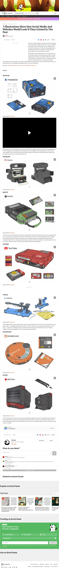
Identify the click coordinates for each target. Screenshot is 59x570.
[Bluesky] (10, 567)
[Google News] (16, 567)
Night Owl (6, 456)
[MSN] (14, 567)
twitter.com (33, 65)
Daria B (6, 460)
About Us (47, 564)
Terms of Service (54, 566)
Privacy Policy (47, 566)
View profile (41, 440)
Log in (55, 13)
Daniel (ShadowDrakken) (9, 465)
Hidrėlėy (6, 35)
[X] (8, 567)
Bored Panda (5, 564)
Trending (8, 16)
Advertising (42, 564)
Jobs (51, 564)
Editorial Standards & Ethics (37, 566)
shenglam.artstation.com (13, 65)
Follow (51, 440)
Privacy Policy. (5, 546)
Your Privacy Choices (34, 564)
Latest (12, 16)
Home (3, 16)
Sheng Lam (12, 116)
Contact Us (56, 564)
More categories (6, 538)
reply (9, 458)
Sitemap (29, 566)
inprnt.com (22, 65)
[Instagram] (3, 567)
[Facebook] (1, 567)
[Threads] (12, 567)
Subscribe (53, 542)
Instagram (27, 65)
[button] (54, 493)
